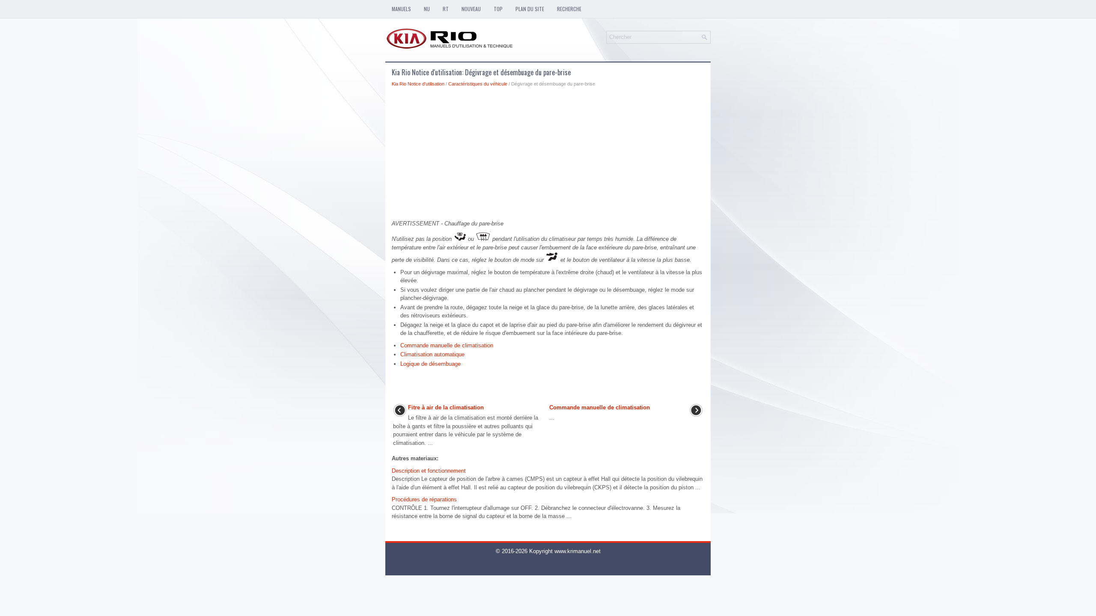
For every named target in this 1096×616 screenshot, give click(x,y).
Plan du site (529, 8)
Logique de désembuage (430, 364)
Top (498, 8)
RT (446, 8)
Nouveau (471, 8)
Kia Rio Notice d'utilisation (418, 83)
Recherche (569, 8)
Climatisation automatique (432, 354)
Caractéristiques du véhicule (477, 83)
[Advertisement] (548, 156)
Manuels (401, 8)
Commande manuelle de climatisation (446, 345)
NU (427, 8)
